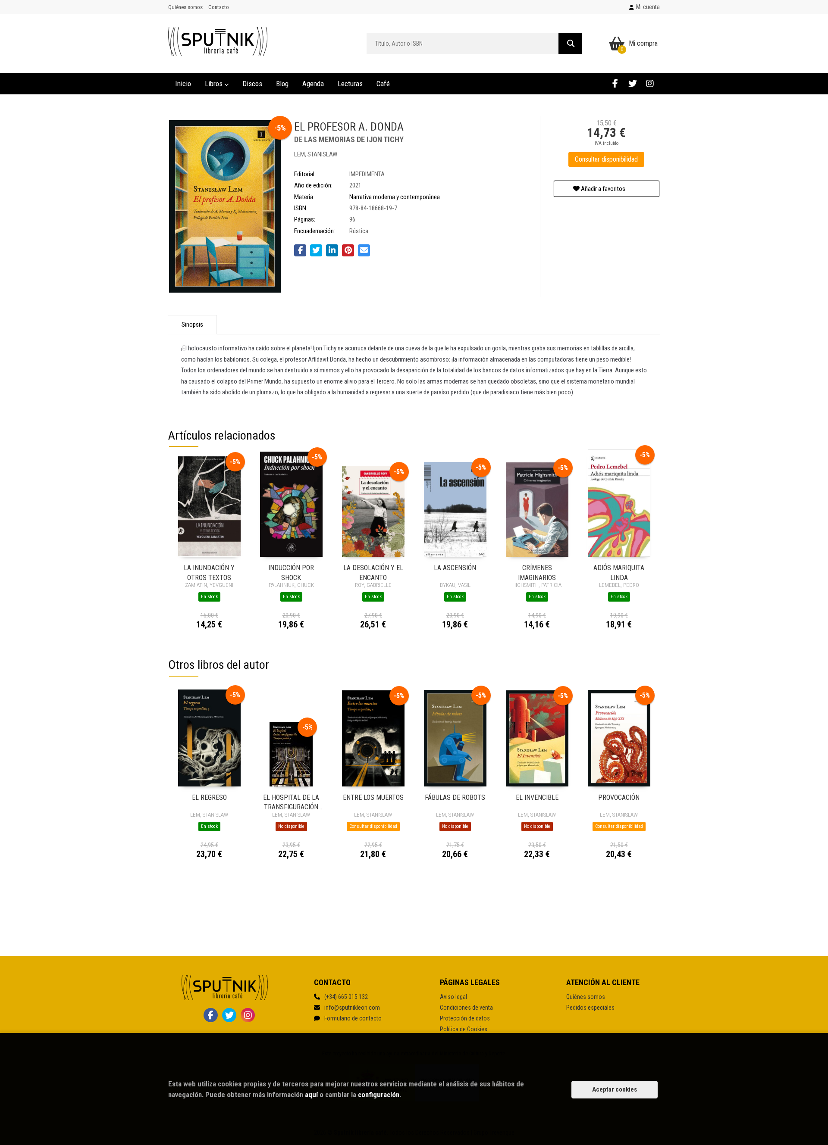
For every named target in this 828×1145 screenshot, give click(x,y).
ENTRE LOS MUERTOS (373, 797)
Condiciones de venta (466, 1007)
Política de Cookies (463, 1029)
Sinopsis (192, 324)
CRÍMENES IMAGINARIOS (537, 572)
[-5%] (209, 506)
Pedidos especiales (590, 1007)
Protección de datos (465, 1018)
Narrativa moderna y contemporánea (394, 197)
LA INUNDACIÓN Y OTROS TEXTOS (209, 572)
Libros (214, 83)
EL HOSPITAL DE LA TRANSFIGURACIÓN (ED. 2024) (291, 801)
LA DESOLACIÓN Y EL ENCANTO (373, 572)
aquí (311, 1094)
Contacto (218, 7)
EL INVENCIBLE (537, 797)
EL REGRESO (209, 797)
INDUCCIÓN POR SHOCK (291, 572)
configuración (378, 1094)
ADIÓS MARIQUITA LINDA (618, 572)
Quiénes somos (185, 7)
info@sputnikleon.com (352, 1007)
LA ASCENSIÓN (455, 568)
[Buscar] (570, 43)
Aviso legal (453, 996)
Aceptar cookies (614, 1089)
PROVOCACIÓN (619, 797)
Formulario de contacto (353, 1018)
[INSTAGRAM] (650, 83)
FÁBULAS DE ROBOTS (455, 797)
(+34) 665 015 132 (346, 996)
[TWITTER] (632, 83)
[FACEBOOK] (615, 83)
